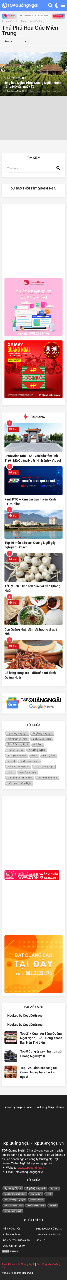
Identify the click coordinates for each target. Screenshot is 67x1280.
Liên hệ (40, 1240)
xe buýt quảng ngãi (17, 755)
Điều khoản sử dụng (49, 1228)
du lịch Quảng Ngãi (44, 766)
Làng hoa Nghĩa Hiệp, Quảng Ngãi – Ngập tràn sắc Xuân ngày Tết (32, 84)
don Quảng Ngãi (28, 772)
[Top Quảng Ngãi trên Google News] (33, 703)
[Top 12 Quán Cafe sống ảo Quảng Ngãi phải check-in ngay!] (10, 1072)
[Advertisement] (33, 240)
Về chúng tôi (11, 1228)
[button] (50, 5)
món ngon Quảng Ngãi (19, 783)
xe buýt (11, 761)
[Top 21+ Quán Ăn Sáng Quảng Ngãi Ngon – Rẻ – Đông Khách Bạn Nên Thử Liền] (10, 1037)
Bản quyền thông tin (16, 1240)
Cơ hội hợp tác (12, 1234)
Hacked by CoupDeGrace (25, 1015)
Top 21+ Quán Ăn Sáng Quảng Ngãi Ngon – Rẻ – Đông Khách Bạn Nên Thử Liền (41, 1038)
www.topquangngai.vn (32, 1167)
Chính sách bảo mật (48, 1234)
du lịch (11, 772)
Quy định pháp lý (14, 1246)
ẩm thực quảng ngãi (47, 777)
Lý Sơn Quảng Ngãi (17, 733)
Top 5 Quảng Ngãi (18, 744)
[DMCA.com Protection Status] (11, 1251)
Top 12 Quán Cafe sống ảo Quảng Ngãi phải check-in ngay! (38, 1072)
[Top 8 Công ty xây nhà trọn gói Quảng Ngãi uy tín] (10, 1055)
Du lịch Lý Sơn (15, 750)
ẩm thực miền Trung (17, 739)
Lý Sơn (38, 744)
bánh (34, 755)
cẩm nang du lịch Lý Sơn (20, 777)
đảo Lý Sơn (49, 755)
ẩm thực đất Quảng (30, 761)
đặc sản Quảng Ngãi (18, 766)
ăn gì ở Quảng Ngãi (42, 733)
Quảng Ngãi (37, 750)
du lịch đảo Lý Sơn (42, 739)
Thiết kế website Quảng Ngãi (18, 1264)
